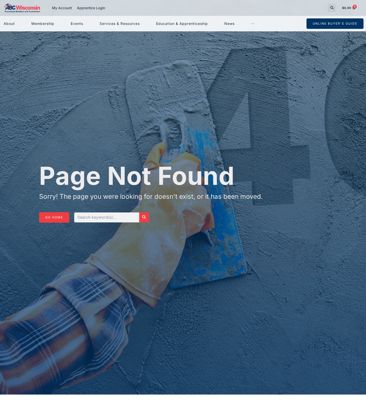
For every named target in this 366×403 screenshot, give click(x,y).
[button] (332, 8)
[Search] (144, 217)
